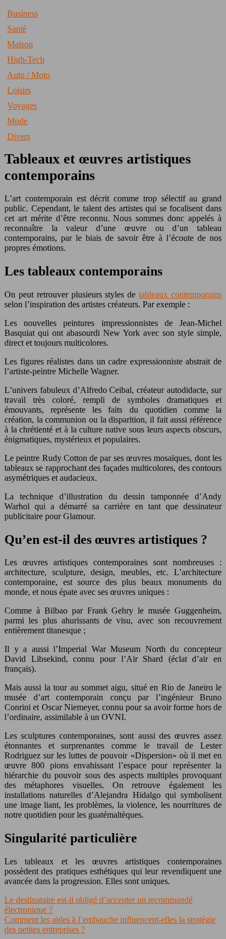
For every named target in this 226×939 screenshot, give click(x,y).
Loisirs (19, 90)
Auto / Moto (28, 75)
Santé (16, 28)
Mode (17, 121)
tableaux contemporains (180, 294)
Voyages (22, 105)
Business (22, 13)
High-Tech (25, 59)
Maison (20, 44)
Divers (18, 136)
